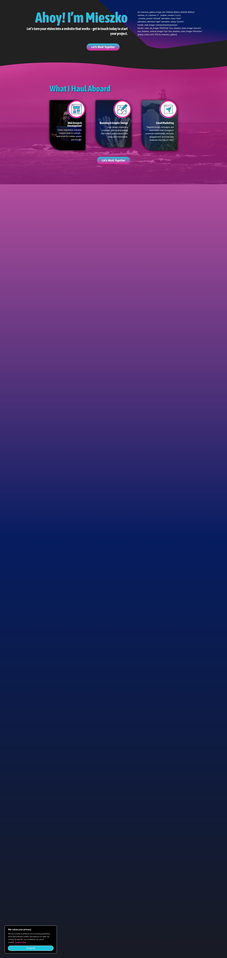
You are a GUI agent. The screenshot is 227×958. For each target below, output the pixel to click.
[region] (31, 939)
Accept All (30, 948)
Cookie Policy (20, 942)
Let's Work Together (103, 47)
